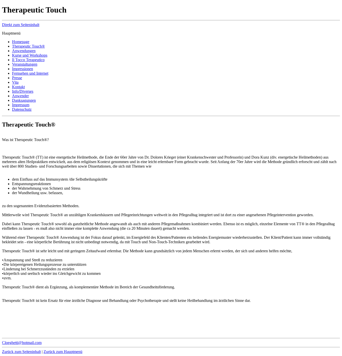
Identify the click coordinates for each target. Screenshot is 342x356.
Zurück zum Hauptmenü (63, 351)
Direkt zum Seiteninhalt (20, 25)
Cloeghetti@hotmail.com (22, 342)
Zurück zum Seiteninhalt (21, 351)
